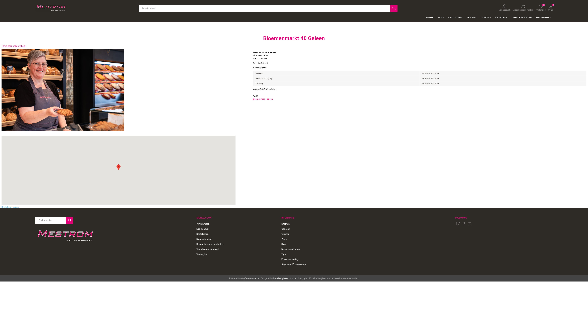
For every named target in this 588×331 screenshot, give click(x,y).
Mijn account (504, 10)
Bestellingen (202, 234)
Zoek (284, 239)
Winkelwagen (202, 224)
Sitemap (285, 224)
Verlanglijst (201, 254)
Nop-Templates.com (283, 278)
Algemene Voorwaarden (293, 264)
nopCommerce (248, 278)
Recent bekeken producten (209, 244)
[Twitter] (458, 223)
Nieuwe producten (290, 249)
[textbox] (264, 8)
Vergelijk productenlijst (523, 10)
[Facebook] (463, 223)
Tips (283, 254)
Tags (255, 96)
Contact (285, 229)
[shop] (119, 90)
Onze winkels (543, 17)
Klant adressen (203, 239)
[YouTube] (469, 223)
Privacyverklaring (289, 259)
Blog (283, 244)
